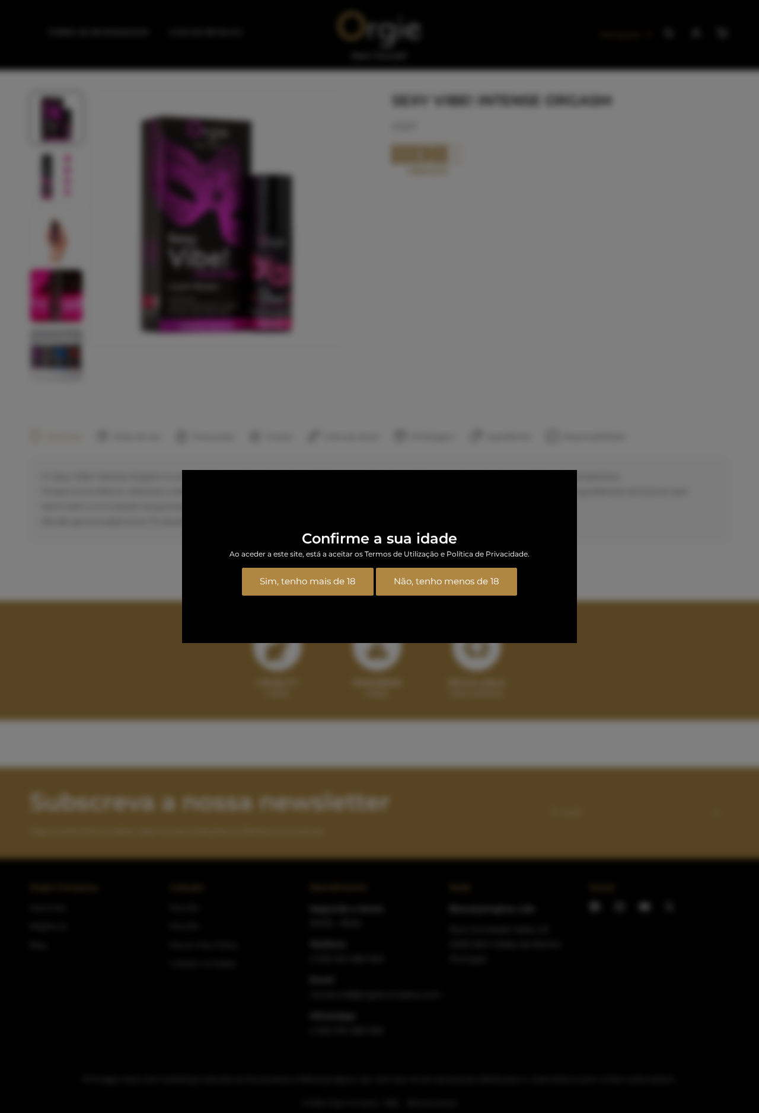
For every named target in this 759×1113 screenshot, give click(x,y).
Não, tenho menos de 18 (446, 581)
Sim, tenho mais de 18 (308, 581)
